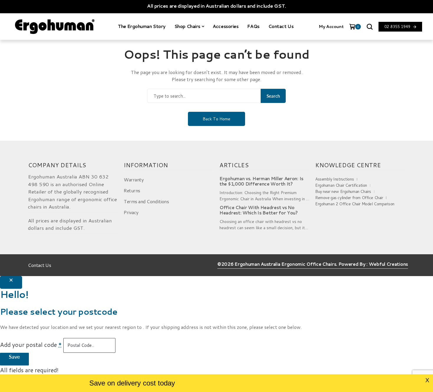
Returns (132, 190)
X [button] (427, 380)
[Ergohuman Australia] (55, 26)
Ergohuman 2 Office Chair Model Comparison (354, 204)
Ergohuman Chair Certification (341, 185)
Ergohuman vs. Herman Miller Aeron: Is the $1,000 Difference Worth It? (261, 181)
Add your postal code (31, 344)
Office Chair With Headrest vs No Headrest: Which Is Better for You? (258, 210)
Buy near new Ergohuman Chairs (343, 191)
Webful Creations (388, 264)
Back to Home (216, 119)
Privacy (131, 212)
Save (14, 356)
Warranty (133, 179)
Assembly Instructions (334, 179)
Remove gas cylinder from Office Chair (349, 198)
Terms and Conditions (146, 201)
